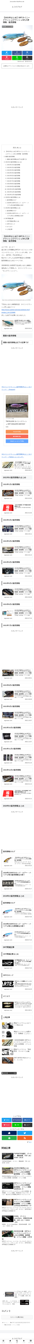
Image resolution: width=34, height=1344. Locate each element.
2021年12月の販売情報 (14, 194)
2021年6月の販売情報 (13, 178)
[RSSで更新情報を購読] (24, 1138)
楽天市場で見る (17, 436)
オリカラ (9, 226)
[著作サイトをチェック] (9, 1133)
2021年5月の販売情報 (13, 175)
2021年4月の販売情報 (13, 173)
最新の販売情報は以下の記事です (17, 159)
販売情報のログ (11, 200)
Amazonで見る (17, 431)
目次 (14, 147)
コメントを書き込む (17, 1317)
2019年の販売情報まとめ (12, 208)
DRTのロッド (11, 224)
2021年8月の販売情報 (13, 183)
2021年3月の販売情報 (13, 170)
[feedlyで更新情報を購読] (9, 1138)
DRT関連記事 (9, 218)
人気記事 (9, 229)
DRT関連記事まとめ (13, 221)
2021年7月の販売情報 (13, 181)
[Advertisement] (17, 87)
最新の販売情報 (10, 156)
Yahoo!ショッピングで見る (17, 441)
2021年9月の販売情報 (13, 186)
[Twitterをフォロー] (24, 1133)
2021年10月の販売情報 (14, 189)
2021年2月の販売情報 (13, 167)
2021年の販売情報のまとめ (13, 162)
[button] (27, 58)
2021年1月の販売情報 (13, 164)
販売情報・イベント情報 (10, 1073)
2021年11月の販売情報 (14, 192)
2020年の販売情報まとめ (12, 197)
